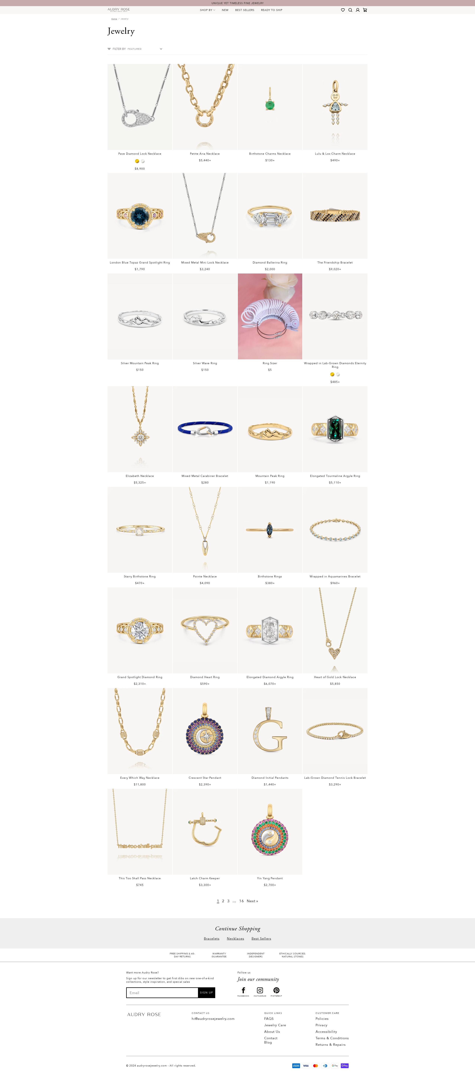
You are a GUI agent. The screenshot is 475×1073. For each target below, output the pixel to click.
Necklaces (235, 938)
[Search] (350, 10)
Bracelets (212, 938)
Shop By (206, 10)
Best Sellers (244, 10)
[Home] (119, 10)
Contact (271, 1038)
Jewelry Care (275, 1025)
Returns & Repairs (331, 1044)
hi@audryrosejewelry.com (213, 1018)
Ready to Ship (271, 10)
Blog (268, 1042)
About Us (272, 1031)
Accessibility (326, 1031)
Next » (252, 901)
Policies (322, 1018)
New (225, 10)
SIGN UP (206, 992)
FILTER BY (119, 49)
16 (241, 901)
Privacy (321, 1025)
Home (114, 19)
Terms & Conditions (332, 1038)
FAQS (269, 1018)
